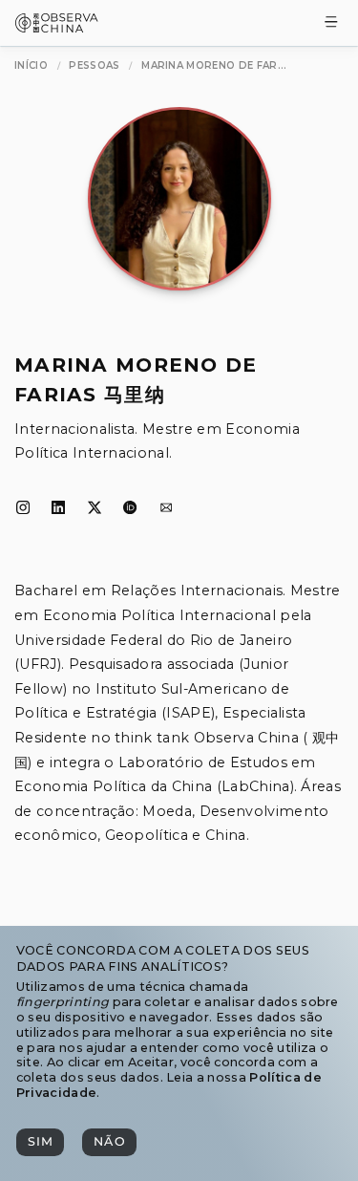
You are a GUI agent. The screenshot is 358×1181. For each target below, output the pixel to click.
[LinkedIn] (58, 508)
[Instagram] (23, 508)
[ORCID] (129, 508)
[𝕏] (94, 508)
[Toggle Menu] (331, 23)
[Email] (166, 508)
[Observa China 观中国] (56, 27)
